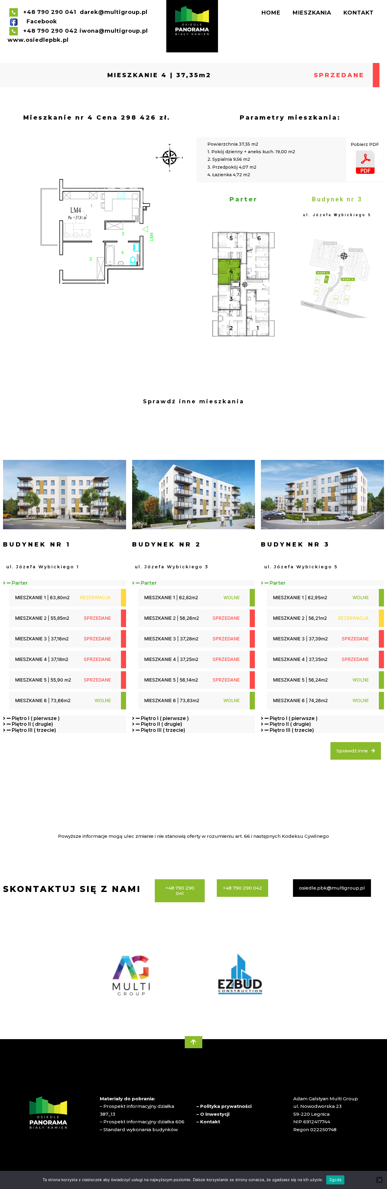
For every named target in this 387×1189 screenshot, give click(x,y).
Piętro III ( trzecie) (34, 730)
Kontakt (358, 12)
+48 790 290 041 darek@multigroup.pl (83, 12)
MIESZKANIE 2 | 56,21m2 (300, 618)
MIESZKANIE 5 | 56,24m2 (300, 680)
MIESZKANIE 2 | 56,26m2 (171, 618)
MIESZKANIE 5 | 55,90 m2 (43, 680)
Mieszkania (312, 12)
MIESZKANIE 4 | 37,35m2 (159, 75)
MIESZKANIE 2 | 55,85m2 (42, 618)
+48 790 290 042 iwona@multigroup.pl (83, 31)
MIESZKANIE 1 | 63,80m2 (42, 597)
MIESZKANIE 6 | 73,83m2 (171, 700)
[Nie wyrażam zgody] (379, 1180)
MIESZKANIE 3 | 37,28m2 (171, 639)
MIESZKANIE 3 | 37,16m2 (42, 639)
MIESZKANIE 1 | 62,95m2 (300, 597)
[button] (64, 583)
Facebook (42, 21)
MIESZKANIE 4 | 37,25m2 (171, 659)
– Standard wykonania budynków (139, 1129)
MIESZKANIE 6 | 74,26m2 (300, 700)
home (271, 12)
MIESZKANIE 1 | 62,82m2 (171, 597)
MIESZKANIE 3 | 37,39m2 (300, 639)
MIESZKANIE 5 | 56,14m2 (171, 680)
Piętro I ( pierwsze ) (36, 718)
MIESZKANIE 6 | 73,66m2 (42, 700)
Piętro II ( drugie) (32, 724)
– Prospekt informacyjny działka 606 (142, 1122)
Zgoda (335, 1179)
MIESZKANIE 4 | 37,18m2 (41, 659)
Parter (20, 583)
